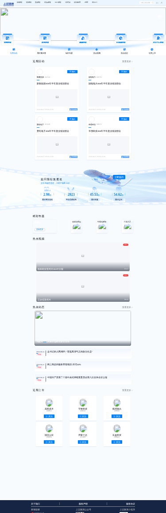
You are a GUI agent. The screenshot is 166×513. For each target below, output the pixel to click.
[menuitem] (19, 2)
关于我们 (35, 504)
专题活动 (67, 2)
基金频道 (37, 2)
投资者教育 (77, 2)
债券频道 (28, 2)
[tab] (14, 51)
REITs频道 (58, 2)
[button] (160, 3)
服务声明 (83, 504)
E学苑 (86, 2)
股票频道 (19, 2)
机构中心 (94, 2)
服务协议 (130, 504)
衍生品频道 (47, 2)
